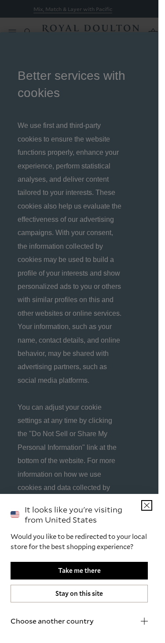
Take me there (79, 570)
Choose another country (52, 620)
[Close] (146, 505)
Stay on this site (79, 593)
